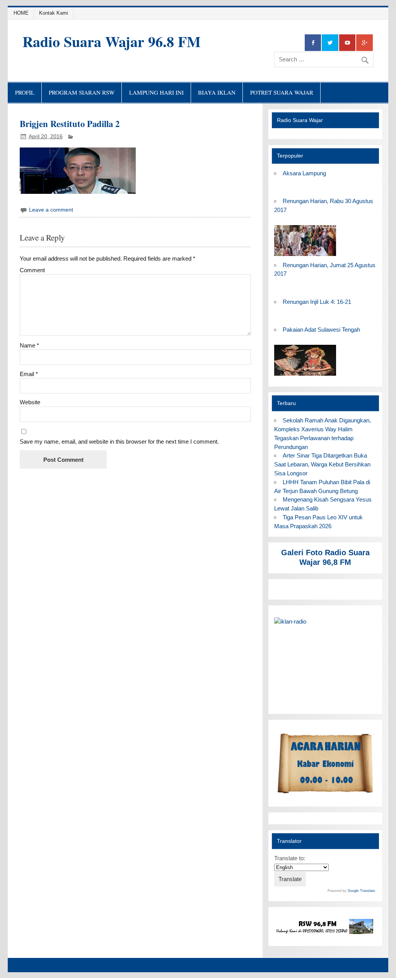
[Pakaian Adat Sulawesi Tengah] (305, 376)
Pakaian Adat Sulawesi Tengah (321, 329)
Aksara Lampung (304, 173)
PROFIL (24, 92)
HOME (21, 13)
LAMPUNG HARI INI (156, 92)
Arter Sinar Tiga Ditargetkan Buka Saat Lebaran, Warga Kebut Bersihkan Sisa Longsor (322, 464)
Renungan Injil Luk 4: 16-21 (317, 301)
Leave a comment (51, 210)
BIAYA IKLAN (217, 92)
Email (29, 374)
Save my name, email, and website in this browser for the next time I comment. (119, 441)
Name (29, 345)
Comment (32, 270)
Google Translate (361, 891)
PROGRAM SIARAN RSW (81, 92)
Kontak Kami (53, 13)
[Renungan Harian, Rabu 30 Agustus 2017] (305, 256)
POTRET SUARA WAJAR (281, 92)
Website (30, 402)
